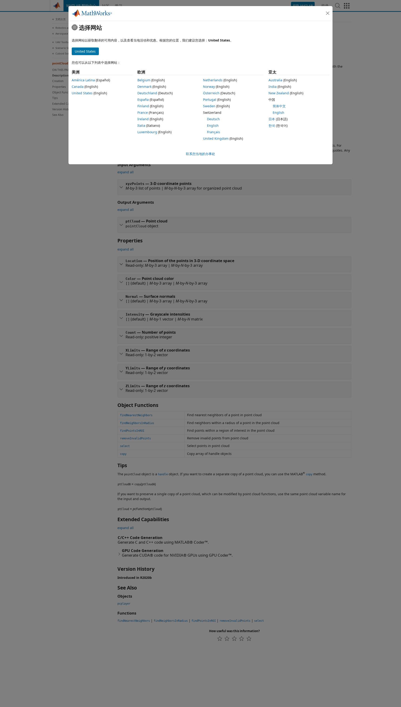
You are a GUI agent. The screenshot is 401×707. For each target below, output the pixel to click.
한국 (271, 125)
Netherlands (213, 80)
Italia (141, 125)
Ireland (143, 119)
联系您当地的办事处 (200, 154)
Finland (143, 106)
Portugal (209, 99)
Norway (209, 86)
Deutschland (147, 93)
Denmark (144, 86)
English (213, 125)
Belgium (143, 80)
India (272, 86)
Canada (78, 86)
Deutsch (213, 119)
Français (213, 132)
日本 (271, 119)
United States (82, 93)
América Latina (83, 80)
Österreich (211, 93)
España (143, 99)
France (142, 112)
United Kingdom (216, 138)
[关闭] (327, 13)
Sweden (209, 106)
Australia (275, 80)
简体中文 (279, 106)
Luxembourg (147, 132)
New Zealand (278, 93)
